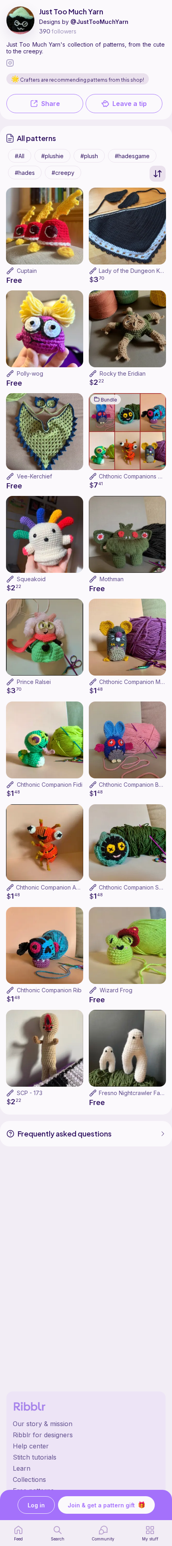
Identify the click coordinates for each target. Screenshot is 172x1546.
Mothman (112, 579)
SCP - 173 (29, 1092)
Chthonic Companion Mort (133, 681)
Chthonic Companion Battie (134, 784)
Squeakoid (31, 579)
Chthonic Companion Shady (135, 887)
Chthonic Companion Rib (49, 990)
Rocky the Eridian (123, 373)
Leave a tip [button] (129, 104)
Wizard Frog (116, 990)
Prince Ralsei (34, 681)
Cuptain (27, 270)
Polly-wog (30, 373)
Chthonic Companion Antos (51, 887)
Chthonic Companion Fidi (49, 784)
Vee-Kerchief (34, 476)
